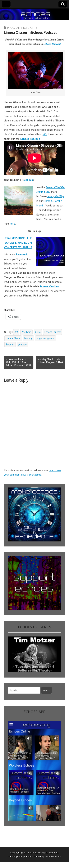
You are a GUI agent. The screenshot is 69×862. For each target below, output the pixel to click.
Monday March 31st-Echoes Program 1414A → (50, 362)
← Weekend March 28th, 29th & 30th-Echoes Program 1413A (18, 362)
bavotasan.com (53, 856)
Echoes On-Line (49, 286)
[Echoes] (34, 14)
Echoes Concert (52, 331)
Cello (38, 331)
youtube (22, 344)
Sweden (10, 344)
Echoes (33, 852)
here (12, 223)
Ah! (16, 331)
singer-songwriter (45, 338)
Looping (28, 338)
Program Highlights (22, 27)
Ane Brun (26, 331)
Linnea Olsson (13, 338)
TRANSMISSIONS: (15, 238)
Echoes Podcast (52, 44)
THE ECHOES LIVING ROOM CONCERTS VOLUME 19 (18, 242)
